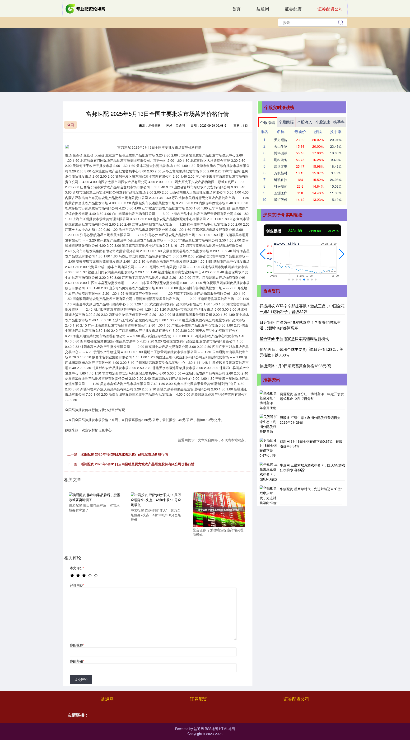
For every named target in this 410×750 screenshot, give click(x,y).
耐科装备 (280, 159)
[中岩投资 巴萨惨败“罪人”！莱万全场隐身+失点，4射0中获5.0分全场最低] (156, 499)
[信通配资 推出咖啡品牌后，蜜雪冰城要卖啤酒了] (95, 496)
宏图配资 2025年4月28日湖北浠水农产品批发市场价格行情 (124, 454)
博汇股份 (280, 199)
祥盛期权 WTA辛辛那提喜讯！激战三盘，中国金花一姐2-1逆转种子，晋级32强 (302, 308)
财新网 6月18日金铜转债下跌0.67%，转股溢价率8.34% (311, 443)
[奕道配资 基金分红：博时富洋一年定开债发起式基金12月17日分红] (269, 399)
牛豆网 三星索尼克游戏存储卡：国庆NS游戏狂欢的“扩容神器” (312, 467)
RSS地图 (211, 728)
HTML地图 (227, 728)
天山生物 (280, 146)
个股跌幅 (286, 122)
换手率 (339, 122)
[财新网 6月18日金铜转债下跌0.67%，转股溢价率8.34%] (269, 447)
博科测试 (280, 153)
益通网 (262, 8)
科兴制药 (280, 186)
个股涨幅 (267, 122)
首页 (236, 8)
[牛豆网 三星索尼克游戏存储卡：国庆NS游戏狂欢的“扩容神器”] (269, 471)
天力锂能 (280, 139)
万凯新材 (280, 173)
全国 (70, 124)
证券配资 (293, 8)
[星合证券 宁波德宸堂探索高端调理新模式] (218, 509)
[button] (263, 254)
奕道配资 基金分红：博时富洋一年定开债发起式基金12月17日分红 (312, 396)
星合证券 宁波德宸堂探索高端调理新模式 (294, 338)
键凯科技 (280, 179)
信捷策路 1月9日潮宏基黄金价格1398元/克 (295, 365)
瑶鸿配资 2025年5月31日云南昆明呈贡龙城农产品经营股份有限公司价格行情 (138, 463)
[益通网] (86, 8)
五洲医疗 (280, 192)
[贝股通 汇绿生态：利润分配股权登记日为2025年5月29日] (269, 423)
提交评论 (81, 679)
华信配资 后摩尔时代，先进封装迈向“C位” (311, 488)
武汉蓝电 (280, 166)
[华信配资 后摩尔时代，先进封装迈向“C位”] (269, 494)
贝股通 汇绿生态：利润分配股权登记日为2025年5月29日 (310, 420)
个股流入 (304, 122)
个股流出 (323, 122)
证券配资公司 (330, 8)
